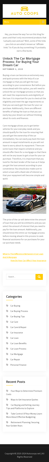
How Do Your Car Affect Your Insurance (28, 260)
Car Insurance (16, 332)
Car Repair (15, 359)
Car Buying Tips (17, 316)
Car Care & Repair (18, 327)
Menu (6, 21)
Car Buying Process (19, 311)
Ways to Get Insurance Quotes (24, 399)
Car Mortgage (16, 354)
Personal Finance (18, 364)
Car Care (14, 321)
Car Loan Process (18, 348)
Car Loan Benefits (18, 343)
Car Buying (15, 305)
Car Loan (14, 338)
